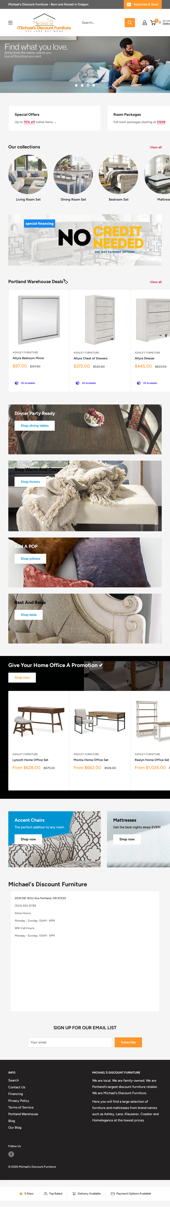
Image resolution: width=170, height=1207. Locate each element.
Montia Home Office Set (91, 760)
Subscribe (128, 1042)
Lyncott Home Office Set (30, 760)
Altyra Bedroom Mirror (28, 358)
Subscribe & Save (146, 4)
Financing (15, 1094)
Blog (11, 1121)
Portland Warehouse (23, 1114)
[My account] (145, 22)
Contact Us (16, 1087)
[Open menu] (10, 22)
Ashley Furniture (25, 352)
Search (13, 1080)
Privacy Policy (18, 1101)
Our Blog (14, 1127)
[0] (153, 22)
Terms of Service (21, 1107)
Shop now (22, 677)
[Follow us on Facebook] (11, 1154)
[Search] (130, 22)
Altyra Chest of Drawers (90, 358)
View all (156, 147)
